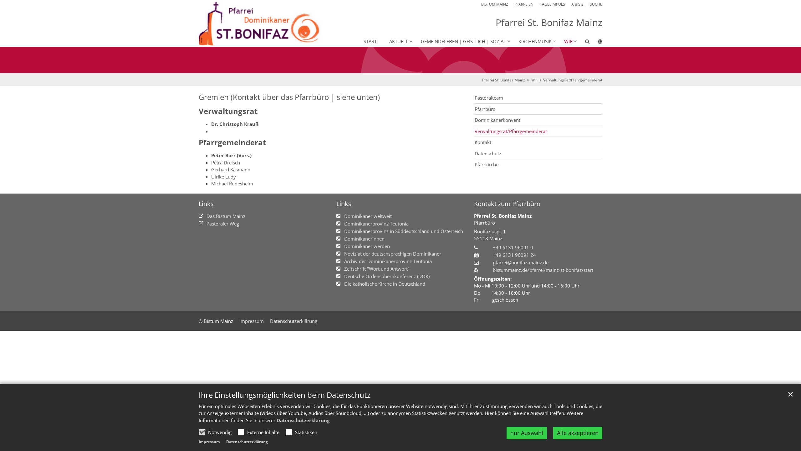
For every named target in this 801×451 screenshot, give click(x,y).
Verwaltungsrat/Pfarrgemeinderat (572, 80)
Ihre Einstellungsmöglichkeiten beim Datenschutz (284, 395)
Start (370, 41)
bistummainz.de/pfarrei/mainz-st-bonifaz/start (543, 270)
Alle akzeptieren (578, 433)
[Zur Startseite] (263, 23)
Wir (534, 80)
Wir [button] (568, 41)
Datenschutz (488, 153)
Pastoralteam (489, 98)
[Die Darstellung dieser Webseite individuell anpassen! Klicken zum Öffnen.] (595, 42)
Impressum (209, 441)
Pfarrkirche (486, 164)
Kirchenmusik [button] (535, 41)
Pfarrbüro (485, 109)
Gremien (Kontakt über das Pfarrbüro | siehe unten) (289, 97)
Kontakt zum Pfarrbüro (507, 204)
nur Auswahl (526, 433)
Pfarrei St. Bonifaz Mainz (503, 80)
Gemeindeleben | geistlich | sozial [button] (463, 41)
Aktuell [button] (398, 41)
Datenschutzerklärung (303, 420)
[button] (583, 42)
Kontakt (483, 142)
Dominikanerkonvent (497, 120)
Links (206, 204)
